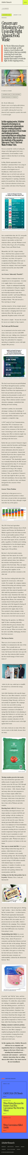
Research (6, 2)
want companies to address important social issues (12, 427)
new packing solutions (14, 870)
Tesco (3, 254)
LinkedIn (4, 1149)
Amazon (19, 443)
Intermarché (20, 915)
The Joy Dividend (11, 1149)
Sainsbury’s (5, 165)
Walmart (19, 242)
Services (4, 1146)
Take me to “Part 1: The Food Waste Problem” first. (12, 143)
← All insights (5, 8)
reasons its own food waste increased (14, 616)
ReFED (21, 716)
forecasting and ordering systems (16, 585)
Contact (19, 1149)
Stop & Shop (5, 848)
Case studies (10, 1146)
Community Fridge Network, (10, 700)
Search (25, 2)
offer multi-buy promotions (9, 592)
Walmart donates (6, 796)
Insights (17, 1146)
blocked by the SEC (15, 461)
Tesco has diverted (7, 779)
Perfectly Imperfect (11, 926)
